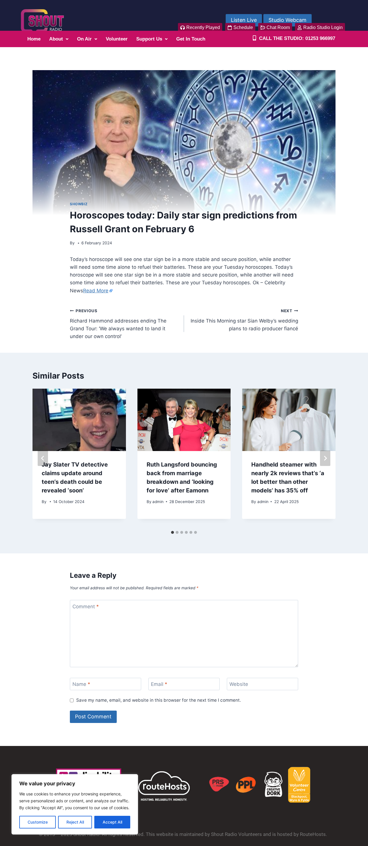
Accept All (112, 822)
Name (81, 684)
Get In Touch (190, 39)
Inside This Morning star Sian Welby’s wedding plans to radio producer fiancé (244, 319)
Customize (38, 822)
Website (238, 684)
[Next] (325, 458)
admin (158, 501)
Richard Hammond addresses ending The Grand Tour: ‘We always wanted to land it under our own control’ (118, 323)
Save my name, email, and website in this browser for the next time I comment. (158, 700)
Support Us (149, 39)
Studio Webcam (287, 20)
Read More (95, 290)
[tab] (172, 532)
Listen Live (244, 20)
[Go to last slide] (43, 458)
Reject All (75, 822)
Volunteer (117, 39)
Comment (85, 606)
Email (159, 684)
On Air (84, 39)
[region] (75, 804)
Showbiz (78, 204)
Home (34, 39)
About (56, 39)
